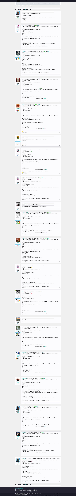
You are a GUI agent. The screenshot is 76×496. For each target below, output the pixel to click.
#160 (59, 481)
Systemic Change (24, 51)
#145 (59, 132)
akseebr (18, 382)
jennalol (18, 356)
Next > (30, 9)
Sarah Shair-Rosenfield (25, 212)
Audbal (18, 55)
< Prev (19, 9)
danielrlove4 (18, 321)
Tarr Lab (23, 104)
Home (16, 1)
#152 (59, 287)
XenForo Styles (33, 493)
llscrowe (18, 436)
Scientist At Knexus (24, 378)
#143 (59, 75)
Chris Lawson (23, 238)
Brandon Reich (23, 406)
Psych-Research (24, 432)
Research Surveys (24, 326)
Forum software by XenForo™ (21, 493)
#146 (59, 145)
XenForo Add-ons (29, 493)
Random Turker (18, 330)
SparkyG (18, 82)
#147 (59, 173)
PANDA (38, 25)
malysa (22, 145)
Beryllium (55, 493)
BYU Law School (24, 352)
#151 (59, 261)
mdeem (18, 242)
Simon (22, 25)
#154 (59, 322)
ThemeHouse (25, 494)
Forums (19, 0)
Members (22, 0)
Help (57, 493)
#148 (59, 199)
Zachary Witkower (24, 458)
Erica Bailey (23, 78)
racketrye (18, 29)
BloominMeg (18, 108)
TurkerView (45, 98)
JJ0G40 (18, 15)
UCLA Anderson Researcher (25, 265)
